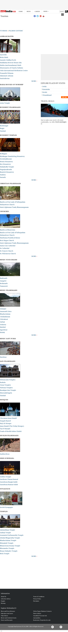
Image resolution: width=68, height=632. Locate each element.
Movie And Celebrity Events (8, 618)
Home (21, 11)
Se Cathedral (4, 248)
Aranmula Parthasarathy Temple (11, 535)
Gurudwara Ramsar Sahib (9, 484)
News (29, 11)
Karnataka (46, 89)
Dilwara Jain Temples (7, 380)
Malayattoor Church (7, 204)
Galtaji (2, 322)
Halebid (3, 327)
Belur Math (4, 57)
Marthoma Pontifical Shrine (10, 238)
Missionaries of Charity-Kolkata (11, 68)
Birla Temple (4, 553)
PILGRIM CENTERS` (16, 31)
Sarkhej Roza (4, 454)
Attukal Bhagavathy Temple (10, 538)
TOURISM (4, 31)
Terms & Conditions (38, 596)
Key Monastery (5, 164)
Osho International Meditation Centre (14, 70)
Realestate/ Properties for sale (41, 620)
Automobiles (36, 618)
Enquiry (3, 601)
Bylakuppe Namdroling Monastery (12, 156)
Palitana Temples (6, 387)
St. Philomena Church (8, 253)
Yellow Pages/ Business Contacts (42, 611)
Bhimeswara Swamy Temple (10, 546)
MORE (33, 81)
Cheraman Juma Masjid (8, 418)
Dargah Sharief (5, 421)
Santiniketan (4, 78)
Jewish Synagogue (6, 507)
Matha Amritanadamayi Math (10, 65)
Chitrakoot (4, 319)
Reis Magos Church (7, 240)
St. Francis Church (6, 251)
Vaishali (3, 131)
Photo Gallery (37, 613)
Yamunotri (4, 286)
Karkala (2, 382)
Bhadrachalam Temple (8, 540)
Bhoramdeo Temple (7, 548)
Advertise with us (5, 599)
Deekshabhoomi (6, 159)
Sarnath (3, 177)
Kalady (2, 332)
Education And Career (7, 613)
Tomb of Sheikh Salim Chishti (11, 431)
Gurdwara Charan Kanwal (9, 479)
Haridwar (3, 357)
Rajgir (2, 128)
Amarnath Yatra (5, 311)
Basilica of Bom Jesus (7, 230)
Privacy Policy (37, 599)
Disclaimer (36, 601)
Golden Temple (5, 477)
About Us (3, 596)
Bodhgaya (3, 154)
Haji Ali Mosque (5, 423)
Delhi (44, 86)
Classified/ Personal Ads (40, 615)
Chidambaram (5, 317)
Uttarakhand (46, 95)
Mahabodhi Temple (7, 167)
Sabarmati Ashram (6, 76)
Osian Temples (5, 385)
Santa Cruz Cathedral (7, 246)
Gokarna (3, 324)
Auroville (3, 55)
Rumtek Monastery (7, 172)
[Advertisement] (34, 4)
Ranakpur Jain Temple (8, 390)
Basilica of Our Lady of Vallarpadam (12, 202)
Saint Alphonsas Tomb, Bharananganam (14, 207)
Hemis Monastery (6, 161)
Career (37, 11)
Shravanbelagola (6, 393)
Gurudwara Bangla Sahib (8, 482)
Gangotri (3, 281)
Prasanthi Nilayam (6, 73)
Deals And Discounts (6, 620)
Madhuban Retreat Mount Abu (11, 62)
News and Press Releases (8, 611)
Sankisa (3, 175)
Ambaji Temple (5, 532)
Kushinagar (4, 126)
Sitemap (3, 603)
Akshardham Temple (7, 530)
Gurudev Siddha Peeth (8, 60)
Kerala (44, 92)
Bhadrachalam (5, 314)
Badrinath (3, 278)
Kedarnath (4, 283)
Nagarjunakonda (6, 169)
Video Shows (4, 615)
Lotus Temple (5, 103)
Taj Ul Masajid (5, 429)
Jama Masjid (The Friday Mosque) (12, 426)
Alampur (3, 309)
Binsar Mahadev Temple (8, 551)
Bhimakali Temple (6, 543)
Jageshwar (3, 330)
